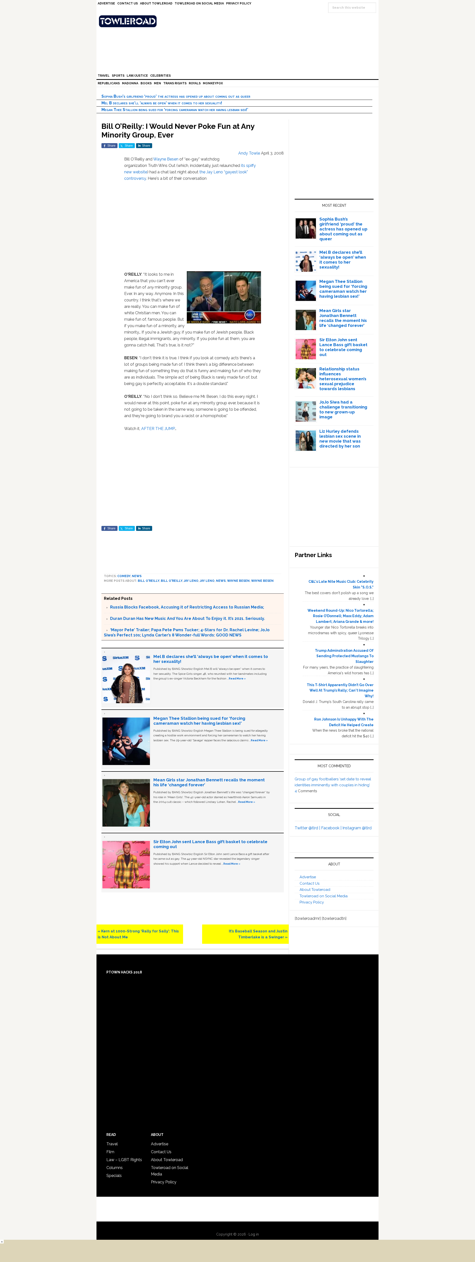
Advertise (308, 877)
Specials (114, 1175)
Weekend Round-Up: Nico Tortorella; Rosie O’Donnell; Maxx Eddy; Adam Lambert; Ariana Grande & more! (341, 616)
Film (110, 1151)
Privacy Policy (312, 902)
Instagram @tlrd (357, 828)
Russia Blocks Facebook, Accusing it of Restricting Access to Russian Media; (187, 607)
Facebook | (331, 828)
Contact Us (309, 883)
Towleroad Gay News (239, 21)
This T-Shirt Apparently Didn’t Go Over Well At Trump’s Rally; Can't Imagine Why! (340, 690)
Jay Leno (191, 581)
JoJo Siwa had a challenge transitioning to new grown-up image (343, 409)
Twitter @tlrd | (308, 828)
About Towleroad (315, 889)
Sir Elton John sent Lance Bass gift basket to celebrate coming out (343, 347)
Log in (254, 1234)
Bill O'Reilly (148, 581)
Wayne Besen (165, 159)
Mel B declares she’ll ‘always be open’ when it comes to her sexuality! (161, 103)
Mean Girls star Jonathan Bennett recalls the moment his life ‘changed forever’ (343, 318)
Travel (112, 1144)
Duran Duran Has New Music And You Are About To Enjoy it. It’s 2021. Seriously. (187, 618)
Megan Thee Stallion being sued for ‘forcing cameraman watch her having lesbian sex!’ (174, 109)
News (137, 576)
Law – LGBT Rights (124, 1159)
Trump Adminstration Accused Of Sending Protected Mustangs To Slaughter (344, 656)
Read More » (237, 678)
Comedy (123, 576)
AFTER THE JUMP (158, 428)
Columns (114, 1167)
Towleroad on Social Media (324, 896)
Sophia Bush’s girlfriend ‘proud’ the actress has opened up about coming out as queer (175, 96)
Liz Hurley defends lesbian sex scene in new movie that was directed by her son (340, 439)
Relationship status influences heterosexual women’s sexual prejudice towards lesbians (342, 378)
